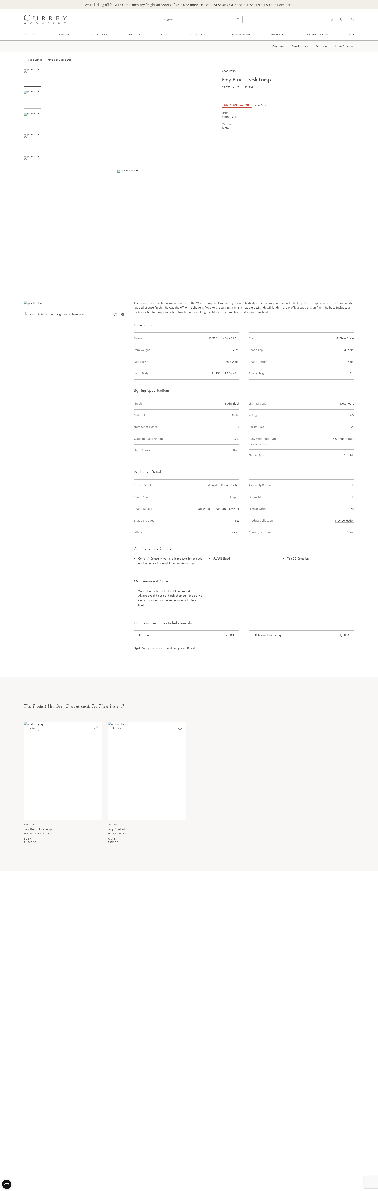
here (288, 5)
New (164, 34)
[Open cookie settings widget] (6, 1184)
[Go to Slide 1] (32, 78)
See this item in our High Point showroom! (57, 314)
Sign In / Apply (141, 648)
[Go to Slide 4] (32, 143)
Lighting (30, 34)
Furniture (63, 34)
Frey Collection (344, 520)
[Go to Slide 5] (32, 165)
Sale (351, 34)
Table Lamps (35, 59)
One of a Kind (198, 34)
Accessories (98, 34)
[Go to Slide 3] (32, 121)
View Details (261, 105)
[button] (127, 171)
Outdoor (134, 34)
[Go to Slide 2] (32, 100)
